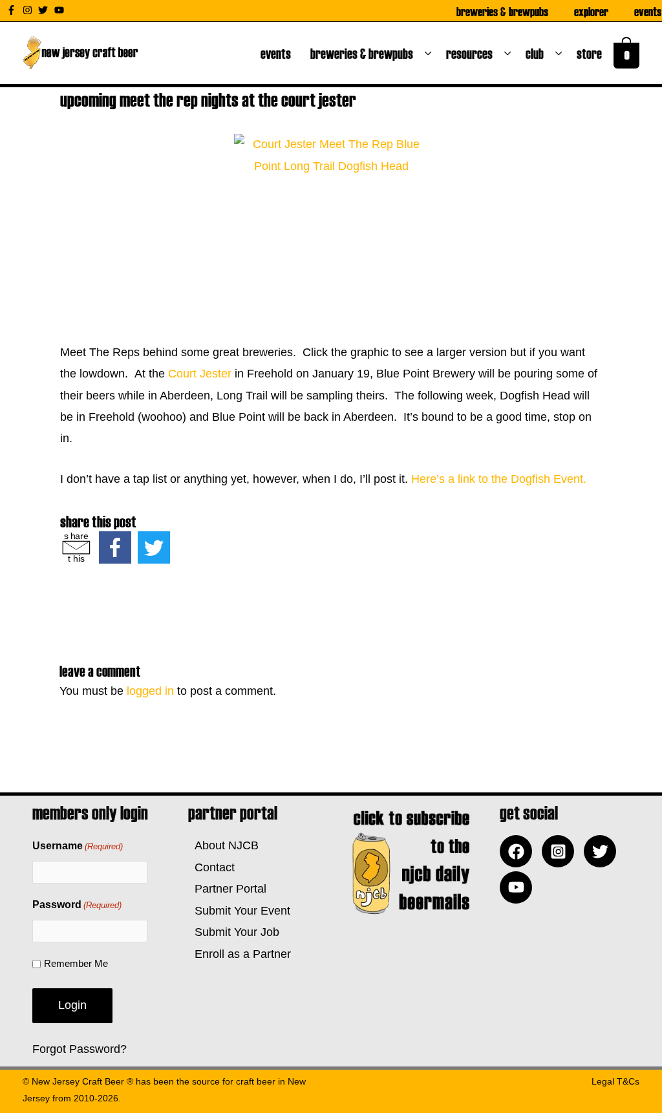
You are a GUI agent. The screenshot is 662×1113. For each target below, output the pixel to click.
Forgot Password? (79, 1049)
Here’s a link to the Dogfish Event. (498, 478)
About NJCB (223, 845)
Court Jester (199, 373)
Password (77, 904)
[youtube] (60, 10)
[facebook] (519, 851)
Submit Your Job (233, 932)
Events (647, 11)
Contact (211, 867)
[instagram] (29, 10)
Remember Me (76, 963)
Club (537, 53)
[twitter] (44, 10)
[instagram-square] (561, 851)
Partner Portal (227, 888)
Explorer (591, 11)
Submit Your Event (239, 910)
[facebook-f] (12, 10)
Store (592, 53)
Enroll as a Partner (239, 954)
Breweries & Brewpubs (502, 11)
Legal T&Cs (615, 1081)
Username (77, 845)
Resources (472, 53)
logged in (150, 690)
